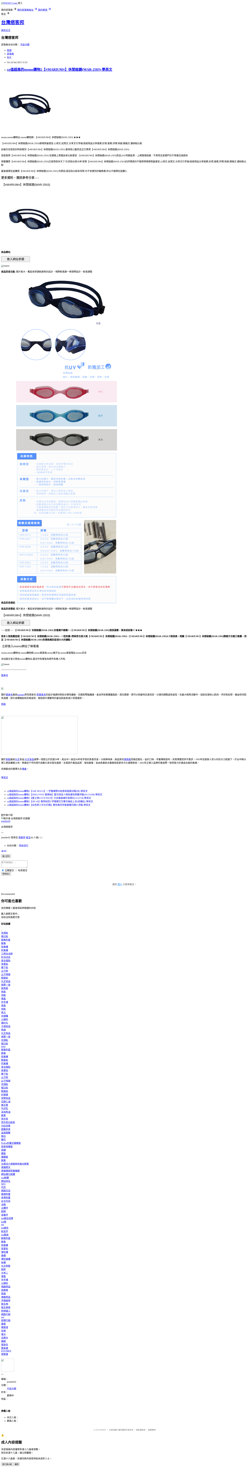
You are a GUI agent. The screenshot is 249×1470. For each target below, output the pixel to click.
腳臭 (3, 943)
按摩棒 (4, 1290)
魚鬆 (3, 704)
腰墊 (3, 1153)
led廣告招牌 (7, 1218)
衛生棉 (4, 1304)
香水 (3, 1334)
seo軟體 (5, 1177)
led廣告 (5, 1228)
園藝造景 (5, 1129)
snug (3, 1046)
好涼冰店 (5, 957)
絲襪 (3, 1262)
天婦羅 (4, 1016)
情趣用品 (5, 1286)
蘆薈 (3, 1324)
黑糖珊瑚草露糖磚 (10, 1171)
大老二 (4, 1273)
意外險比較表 (8, 1122)
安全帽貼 (5, 960)
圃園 (3, 1341)
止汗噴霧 (5, 974)
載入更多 (6, 856)
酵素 (3, 1115)
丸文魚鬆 (5, 1266)
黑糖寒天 (5, 1167)
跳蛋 (3, 1293)
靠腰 (3, 1150)
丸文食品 (29, 759)
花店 (3, 1187)
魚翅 (3, 1030)
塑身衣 (4, 675)
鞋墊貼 (4, 978)
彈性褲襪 (5, 1259)
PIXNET (103, 1430)
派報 (3, 1204)
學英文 (4, 777)
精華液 (4, 1327)
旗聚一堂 (5, 985)
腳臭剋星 (5, 940)
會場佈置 (5, 1197)
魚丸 (3, 1012)
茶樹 (3, 1331)
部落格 (10, 54)
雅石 (3, 1136)
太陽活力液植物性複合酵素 (15, 1164)
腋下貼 (4, 967)
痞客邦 (21, 837)
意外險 (4, 1119)
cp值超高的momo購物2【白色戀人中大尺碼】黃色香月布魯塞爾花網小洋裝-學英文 (48, 805)
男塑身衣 (41, 694)
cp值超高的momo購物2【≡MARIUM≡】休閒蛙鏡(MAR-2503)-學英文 (59, 69)
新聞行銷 (5, 1320)
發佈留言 (6, 874)
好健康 (4, 1094)
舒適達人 (5, 1311)
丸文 (17, 759)
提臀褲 (4, 1354)
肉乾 (3, 1009)
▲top (3, 850)
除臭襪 (4, 947)
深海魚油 (5, 1112)
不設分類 (24, 44)
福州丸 (4, 1023)
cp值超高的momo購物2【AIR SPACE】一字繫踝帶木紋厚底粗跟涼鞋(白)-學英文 (47, 791)
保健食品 (5, 1098)
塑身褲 (4, 1348)
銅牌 (3, 1211)
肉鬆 (3, 995)
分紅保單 (5, 1126)
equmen (20, 694)
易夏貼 (4, 964)
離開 (16, 1464)
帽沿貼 (4, 936)
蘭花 (3, 1139)
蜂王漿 (4, 1105)
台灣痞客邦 (12, 22)
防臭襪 (4, 950)
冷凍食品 (5, 1026)
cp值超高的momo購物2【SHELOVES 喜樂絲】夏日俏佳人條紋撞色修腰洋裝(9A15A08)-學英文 (54, 794)
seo (2, 1317)
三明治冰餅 (7, 953)
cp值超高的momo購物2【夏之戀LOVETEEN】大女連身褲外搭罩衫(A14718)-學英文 (49, 798)
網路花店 (5, 1190)
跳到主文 (5, 30)
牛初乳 (4, 1108)
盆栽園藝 (5, 1133)
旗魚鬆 (127, 759)
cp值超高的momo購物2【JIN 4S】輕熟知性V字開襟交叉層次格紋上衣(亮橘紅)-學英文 (50, 801)
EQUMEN (6, 1351)
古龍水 (4, 1338)
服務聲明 (152, 1430)
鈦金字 (4, 1231)
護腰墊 (4, 1157)
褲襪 (3, 1255)
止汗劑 (4, 971)
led (2, 1224)
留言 (28, 837)
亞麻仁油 (5, 1101)
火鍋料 (4, 1019)
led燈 (3, 1222)
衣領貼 (4, 933)
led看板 (5, 1235)
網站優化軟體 (8, 1174)
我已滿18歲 (7, 1464)
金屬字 (4, 1215)
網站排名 (5, 1181)
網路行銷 (5, 1314)
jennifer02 (5, 821)
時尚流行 (23, 845)
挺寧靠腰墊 (7, 1146)
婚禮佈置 (5, 1194)
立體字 (4, 1208)
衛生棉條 (5, 1307)
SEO (3, 1184)
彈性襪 (4, 1252)
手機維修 (5, 1300)
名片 (9, 57)
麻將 (3, 1269)
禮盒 (24, 769)
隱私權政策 (140, 1430)
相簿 (9, 50)
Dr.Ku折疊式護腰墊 (11, 1143)
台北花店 (5, 1201)
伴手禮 (4, 1002)
